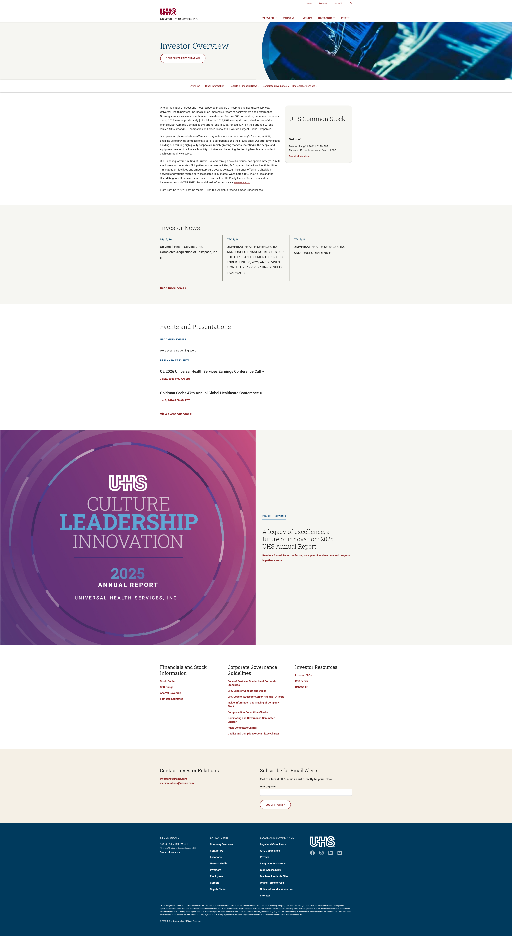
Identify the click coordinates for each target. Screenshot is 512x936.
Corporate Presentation (183, 58)
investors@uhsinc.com (173, 778)
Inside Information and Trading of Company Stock (253, 704)
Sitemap (265, 895)
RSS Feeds (301, 681)
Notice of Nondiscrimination (276, 889)
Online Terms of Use (272, 882)
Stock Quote (167, 681)
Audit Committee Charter (242, 727)
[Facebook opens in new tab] (312, 851)
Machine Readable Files (274, 876)
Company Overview (221, 844)
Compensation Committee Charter (248, 712)
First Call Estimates (171, 698)
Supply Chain (217, 889)
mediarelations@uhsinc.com (177, 783)
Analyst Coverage (170, 693)
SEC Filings (166, 687)
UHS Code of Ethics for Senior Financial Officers (256, 696)
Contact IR (301, 687)
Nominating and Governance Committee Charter (251, 719)
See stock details (299, 156)
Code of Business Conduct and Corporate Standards (252, 683)
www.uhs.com (242, 182)
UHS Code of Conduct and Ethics (247, 690)
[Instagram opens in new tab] (321, 851)
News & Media (218, 863)
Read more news (173, 287)
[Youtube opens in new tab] (339, 851)
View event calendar (176, 413)
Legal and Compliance (273, 844)
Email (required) (268, 786)
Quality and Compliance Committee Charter (253, 733)
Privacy (264, 857)
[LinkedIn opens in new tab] (330, 851)
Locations (216, 857)
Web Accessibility (270, 869)
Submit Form (275, 804)
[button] (351, 3)
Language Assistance (272, 863)
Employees (216, 876)
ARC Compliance (270, 850)
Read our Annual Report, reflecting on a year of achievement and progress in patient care (306, 558)
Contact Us (216, 850)
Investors (215, 869)
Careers (214, 882)
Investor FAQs (303, 675)
